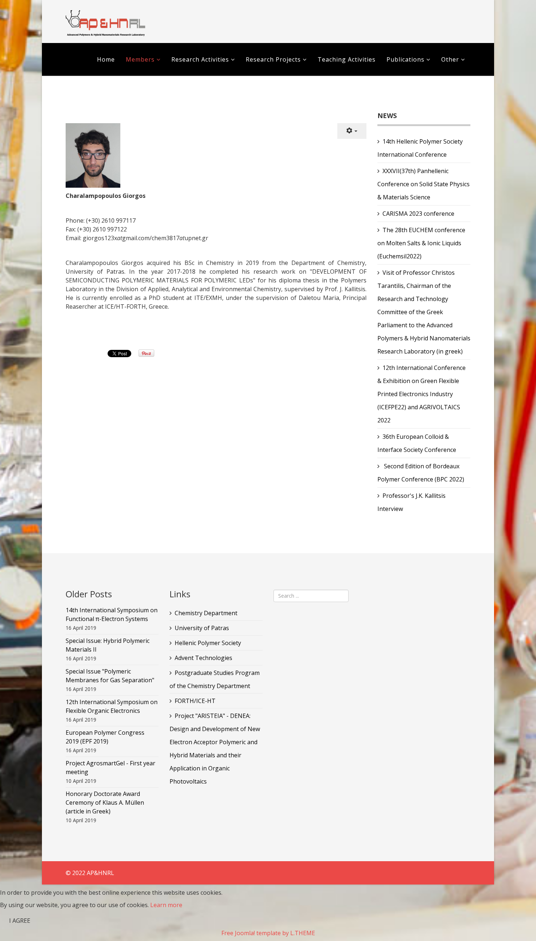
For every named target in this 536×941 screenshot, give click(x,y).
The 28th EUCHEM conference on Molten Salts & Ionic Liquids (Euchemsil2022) (421, 243)
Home (106, 59)
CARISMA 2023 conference (418, 214)
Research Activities (200, 59)
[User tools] (351, 131)
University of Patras (202, 628)
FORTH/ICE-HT (195, 701)
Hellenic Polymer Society (208, 643)
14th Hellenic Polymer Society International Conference (420, 148)
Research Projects (273, 59)
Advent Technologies (203, 658)
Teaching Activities (347, 59)
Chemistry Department (206, 613)
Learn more (166, 905)
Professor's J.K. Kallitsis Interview (411, 502)
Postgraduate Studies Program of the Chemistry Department (215, 679)
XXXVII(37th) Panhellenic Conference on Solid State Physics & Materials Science (423, 184)
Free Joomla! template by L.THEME (268, 933)
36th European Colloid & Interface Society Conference (416, 443)
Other (450, 59)
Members (140, 59)
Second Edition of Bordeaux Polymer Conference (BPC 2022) (420, 472)
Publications (406, 59)
